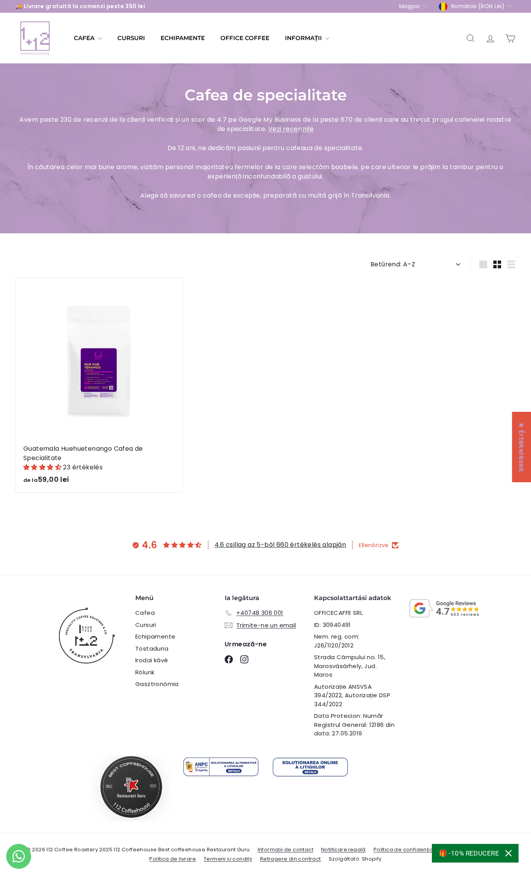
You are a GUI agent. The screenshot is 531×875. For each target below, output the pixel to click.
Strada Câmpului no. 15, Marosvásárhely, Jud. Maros (349, 666)
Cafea (85, 38)
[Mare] (483, 264)
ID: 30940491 (332, 625)
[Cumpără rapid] (179, 283)
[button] (43, 467)
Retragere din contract (290, 859)
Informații (304, 38)
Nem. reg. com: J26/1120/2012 (337, 640)
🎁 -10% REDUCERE (469, 853)
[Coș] (510, 38)
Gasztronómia (157, 684)
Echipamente (183, 38)
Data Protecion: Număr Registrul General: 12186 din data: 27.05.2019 (354, 724)
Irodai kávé (151, 660)
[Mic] (497, 264)
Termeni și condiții (228, 859)
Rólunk (144, 672)
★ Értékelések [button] (521, 447)
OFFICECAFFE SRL (338, 613)
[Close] (508, 853)
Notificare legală (343, 849)
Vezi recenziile (291, 128)
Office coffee (244, 38)
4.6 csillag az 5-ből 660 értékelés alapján (280, 544)
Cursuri (131, 38)
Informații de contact (285, 849)
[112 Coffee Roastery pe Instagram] (244, 659)
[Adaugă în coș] (179, 299)
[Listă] (511, 264)
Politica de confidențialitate (410, 849)
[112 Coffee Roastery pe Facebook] (229, 659)
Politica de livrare (172, 859)
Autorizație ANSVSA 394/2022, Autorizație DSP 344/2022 (352, 695)
